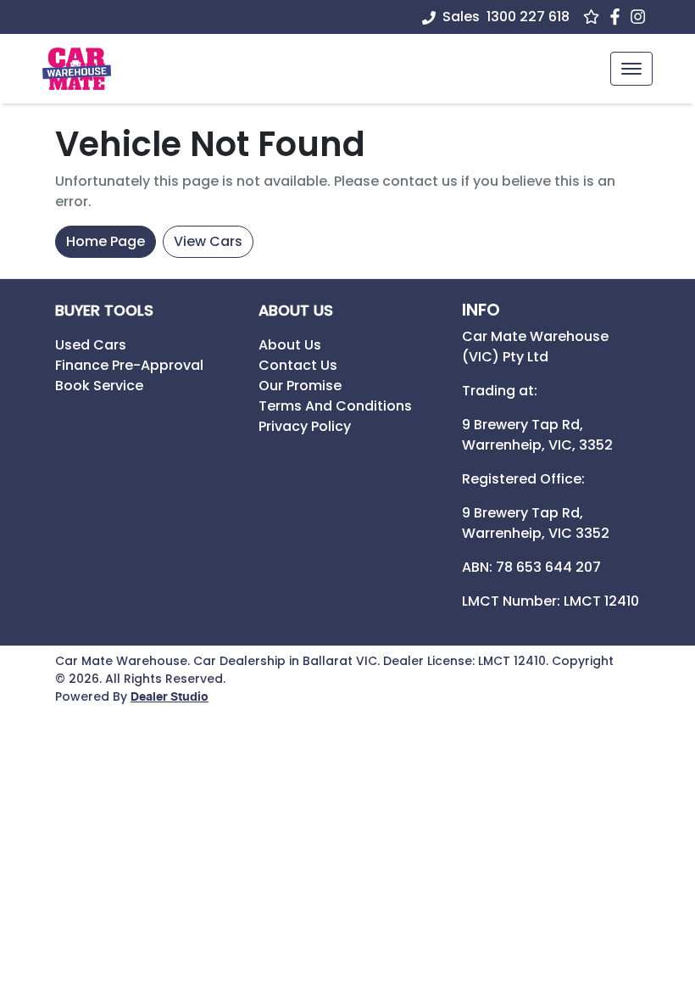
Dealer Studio (169, 697)
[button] (631, 69)
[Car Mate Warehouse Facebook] (618, 16)
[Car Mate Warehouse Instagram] (641, 16)
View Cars (208, 241)
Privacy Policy (305, 426)
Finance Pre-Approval (129, 365)
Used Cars (90, 345)
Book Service (99, 385)
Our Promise (300, 385)
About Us (290, 345)
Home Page (105, 241)
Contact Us (298, 365)
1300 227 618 (528, 16)
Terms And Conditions (335, 406)
